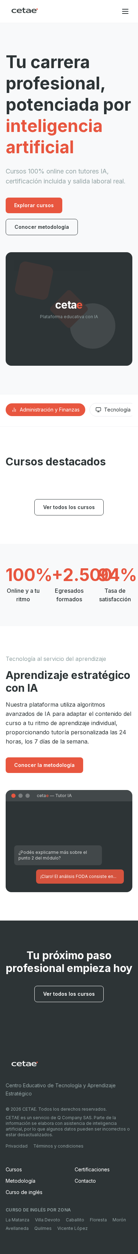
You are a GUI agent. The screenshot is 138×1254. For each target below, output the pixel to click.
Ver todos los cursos (69, 507)
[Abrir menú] (125, 11)
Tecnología (117, 410)
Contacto (85, 1181)
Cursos (14, 1169)
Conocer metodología (42, 227)
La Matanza (17, 1219)
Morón (119, 1219)
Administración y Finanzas (50, 410)
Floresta (98, 1219)
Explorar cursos (34, 205)
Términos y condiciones (58, 1146)
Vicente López (72, 1228)
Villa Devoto (47, 1219)
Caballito (75, 1219)
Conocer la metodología (44, 765)
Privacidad (17, 1146)
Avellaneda (17, 1228)
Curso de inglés (24, 1192)
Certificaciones (92, 1169)
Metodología (20, 1181)
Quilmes (43, 1228)
